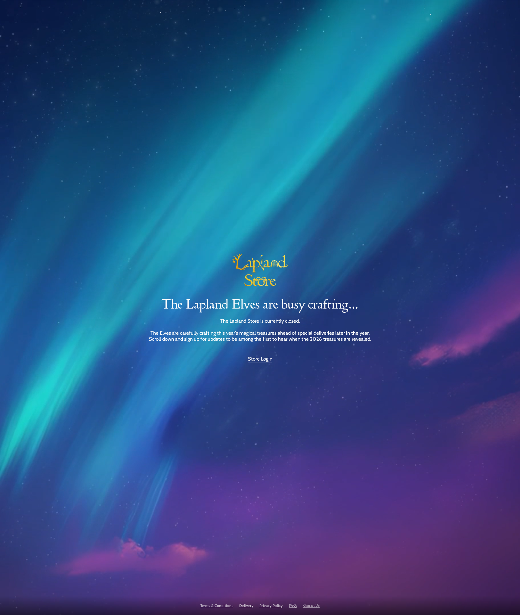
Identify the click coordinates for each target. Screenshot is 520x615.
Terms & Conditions (217, 605)
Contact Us (311, 605)
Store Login (260, 359)
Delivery (246, 605)
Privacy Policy (271, 605)
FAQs (293, 605)
